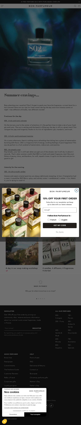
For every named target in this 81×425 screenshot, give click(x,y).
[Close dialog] (76, 190)
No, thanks (59, 232)
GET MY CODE (60, 225)
